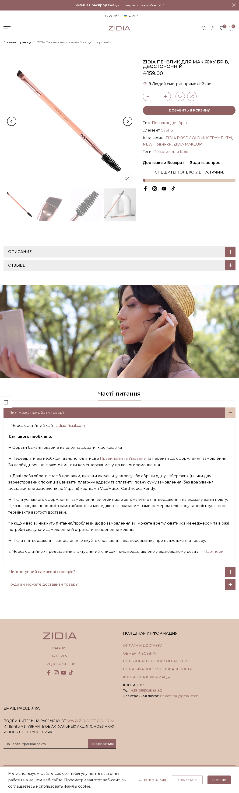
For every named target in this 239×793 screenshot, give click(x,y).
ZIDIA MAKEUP (187, 144)
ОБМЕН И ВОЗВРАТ (140, 653)
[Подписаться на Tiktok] (173, 188)
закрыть (5, 5)
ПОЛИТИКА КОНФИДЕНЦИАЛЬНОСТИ (157, 669)
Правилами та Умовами (123, 458)
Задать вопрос (204, 162)
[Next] (127, 121)
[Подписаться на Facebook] (145, 188)
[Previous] (11, 121)
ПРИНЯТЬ (219, 780)
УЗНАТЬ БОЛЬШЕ (152, 780)
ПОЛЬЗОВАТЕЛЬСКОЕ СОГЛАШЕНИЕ (156, 661)
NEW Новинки (157, 144)
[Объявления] (119, 5)
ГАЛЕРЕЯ (60, 656)
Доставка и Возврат (163, 162)
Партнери (214, 551)
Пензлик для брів (169, 123)
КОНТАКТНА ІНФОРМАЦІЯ (146, 677)
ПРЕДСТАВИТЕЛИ (60, 664)
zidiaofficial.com (70, 425)
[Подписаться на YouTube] (164, 188)
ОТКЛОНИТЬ (187, 780)
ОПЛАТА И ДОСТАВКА (142, 645)
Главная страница (18, 42)
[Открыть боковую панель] (6, 402)
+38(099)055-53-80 (146, 691)
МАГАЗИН (59, 648)
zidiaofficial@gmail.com (179, 696)
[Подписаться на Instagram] (154, 188)
